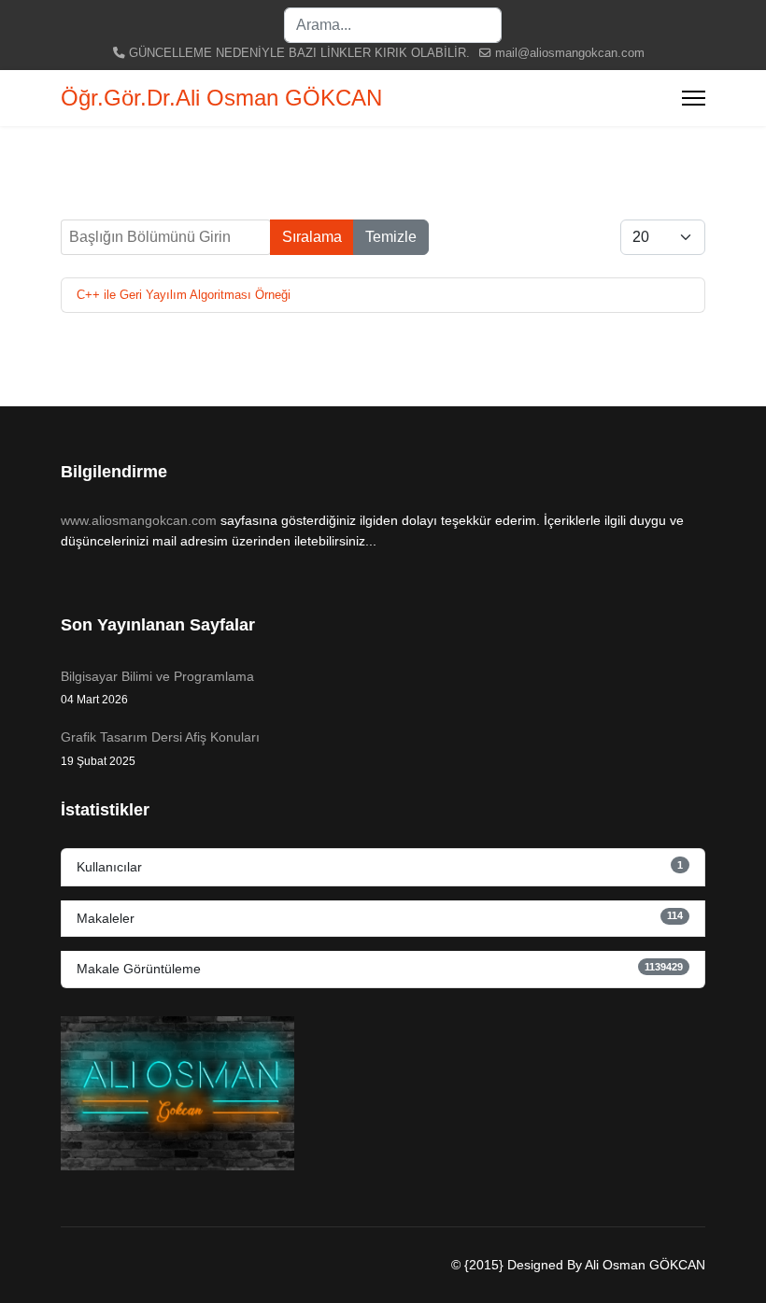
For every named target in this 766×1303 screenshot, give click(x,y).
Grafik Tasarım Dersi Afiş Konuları (160, 748)
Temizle (391, 237)
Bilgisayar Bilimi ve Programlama (157, 687)
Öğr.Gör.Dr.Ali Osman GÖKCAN (221, 98)
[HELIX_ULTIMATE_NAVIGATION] (693, 98)
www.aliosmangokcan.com (139, 520)
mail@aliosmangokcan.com (570, 53)
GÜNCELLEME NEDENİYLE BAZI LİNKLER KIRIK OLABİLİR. (299, 53)
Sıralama (312, 237)
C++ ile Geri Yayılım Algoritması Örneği (184, 295)
